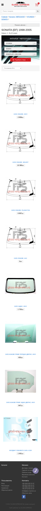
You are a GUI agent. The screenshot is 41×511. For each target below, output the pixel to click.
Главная (4, 17)
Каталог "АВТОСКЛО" (17, 17)
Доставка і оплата (27, 468)
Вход (2, 483)
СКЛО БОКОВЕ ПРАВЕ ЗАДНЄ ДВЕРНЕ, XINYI (20, 402)
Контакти (24, 477)
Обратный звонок (6, 490)
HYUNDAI (30, 17)
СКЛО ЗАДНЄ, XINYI (20, 306)
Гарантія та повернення (29, 470)
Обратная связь (27, 493)
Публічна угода (26, 472)
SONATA (4, 19)
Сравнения (4, 488)
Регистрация (5, 485)
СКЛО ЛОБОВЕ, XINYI (20, 114)
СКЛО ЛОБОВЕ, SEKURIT (20, 162)
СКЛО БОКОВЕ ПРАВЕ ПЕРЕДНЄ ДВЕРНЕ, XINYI (20, 354)
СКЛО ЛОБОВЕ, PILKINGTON (20, 210)
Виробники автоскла (28, 474)
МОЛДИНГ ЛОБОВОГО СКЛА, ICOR (20, 450)
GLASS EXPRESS (26, 508)
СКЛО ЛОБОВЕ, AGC (20, 258)
